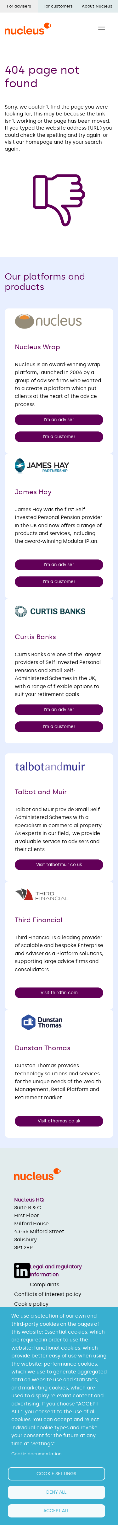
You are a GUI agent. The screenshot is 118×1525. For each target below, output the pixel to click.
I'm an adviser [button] (59, 419)
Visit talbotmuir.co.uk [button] (59, 864)
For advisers (19, 6)
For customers (58, 6)
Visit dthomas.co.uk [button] (59, 1121)
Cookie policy (31, 1304)
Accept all (56, 1510)
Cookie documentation (36, 1454)
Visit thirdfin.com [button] (59, 992)
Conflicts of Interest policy (47, 1294)
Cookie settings (56, 1473)
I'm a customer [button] (59, 436)
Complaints (44, 1284)
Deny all (56, 1492)
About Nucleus (97, 6)
